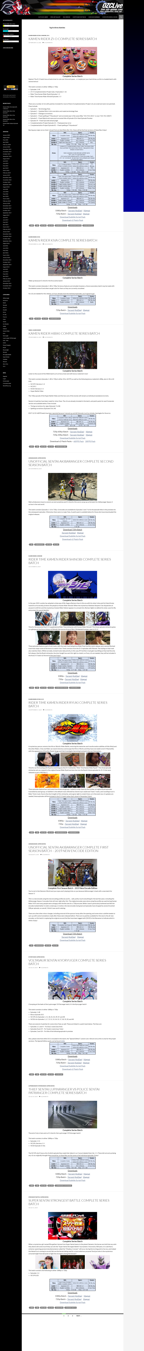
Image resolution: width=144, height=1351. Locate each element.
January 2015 (6, 281)
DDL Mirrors (66, 17)
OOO (4, 343)
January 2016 (6, 257)
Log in (4, 378)
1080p (31, 225)
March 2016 (6, 255)
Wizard (5, 361)
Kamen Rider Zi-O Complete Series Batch (63, 39)
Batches (43, 225)
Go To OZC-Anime (43, 17)
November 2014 (7, 285)
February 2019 (7, 173)
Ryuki (39, 35)
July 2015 (5, 269)
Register (5, 376)
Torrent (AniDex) (75, 210)
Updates (5, 359)
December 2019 (7, 149)
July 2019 (5, 161)
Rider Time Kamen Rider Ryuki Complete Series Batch (68, 704)
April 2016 (5, 253)
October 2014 (6, 288)
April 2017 (5, 224)
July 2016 (5, 245)
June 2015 (5, 271)
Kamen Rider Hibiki (61, 446)
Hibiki (30, 330)
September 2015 (7, 264)
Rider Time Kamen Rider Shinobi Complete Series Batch (70, 561)
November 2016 (7, 236)
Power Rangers (7, 345)
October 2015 (6, 262)
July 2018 (5, 189)
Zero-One (5, 364)
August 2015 (6, 267)
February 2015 (7, 278)
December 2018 (7, 177)
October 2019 (6, 154)
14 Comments (48, 337)
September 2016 (7, 241)
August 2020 (6, 137)
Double (5, 310)
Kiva (38, 237)
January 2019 (6, 175)
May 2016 (5, 250)
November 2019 (7, 151)
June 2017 (5, 220)
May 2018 (5, 194)
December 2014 (7, 283)
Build (4, 303)
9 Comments (44, 967)
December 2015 (7, 260)
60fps (31, 446)
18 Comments (48, 244)
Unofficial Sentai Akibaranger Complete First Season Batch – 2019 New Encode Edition (69, 849)
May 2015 (5, 274)
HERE (63, 1041)
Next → (79, 1316)
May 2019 (5, 165)
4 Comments (46, 854)
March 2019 (6, 170)
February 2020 (7, 144)
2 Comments (48, 710)
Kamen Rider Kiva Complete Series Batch (63, 240)
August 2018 (6, 187)
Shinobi (43, 35)
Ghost (4, 321)
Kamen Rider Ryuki (61, 225)
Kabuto (5, 328)
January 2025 (6, 135)
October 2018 (6, 182)
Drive (4, 312)
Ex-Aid (4, 314)
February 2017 (7, 229)
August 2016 (6, 243)
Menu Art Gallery (55, 17)
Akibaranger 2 (39, 544)
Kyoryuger (32, 957)
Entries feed (6, 381)
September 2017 (7, 213)
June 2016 (5, 248)
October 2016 (6, 238)
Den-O (4, 307)
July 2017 (5, 217)
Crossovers (59, 1307)
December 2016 (7, 234)
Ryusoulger (6, 350)
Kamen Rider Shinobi (75, 225)
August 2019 (6, 158)
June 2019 (5, 163)
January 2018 (6, 203)
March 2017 (6, 227)
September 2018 (7, 184)
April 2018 (5, 196)
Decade (5, 305)
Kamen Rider (33, 35)
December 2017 (7, 205)
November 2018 (7, 180)
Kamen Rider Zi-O (88, 225)
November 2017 (7, 208)
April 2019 (5, 168)
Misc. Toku (5, 340)
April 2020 (5, 142)
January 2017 (6, 231)
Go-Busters (6, 324)
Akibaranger (33, 458)
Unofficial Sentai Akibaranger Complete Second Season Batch (71, 463)
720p (37, 225)
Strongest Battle (34, 1197)
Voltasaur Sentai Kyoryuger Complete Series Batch (67, 962)
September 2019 (7, 156)
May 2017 (5, 222)
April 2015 (5, 276)
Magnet (87, 210)
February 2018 (7, 201)
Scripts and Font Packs (79, 17)
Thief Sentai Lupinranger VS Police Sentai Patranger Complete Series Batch (64, 1091)
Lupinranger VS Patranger (37, 1086)
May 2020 (5, 140)
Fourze (5, 317)
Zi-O (48, 35)
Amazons (5, 300)
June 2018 (5, 191)
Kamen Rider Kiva (55, 318)
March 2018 (6, 198)
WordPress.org (7, 385)
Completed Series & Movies (109, 17)
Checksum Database (94, 17)
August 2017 (6, 215)
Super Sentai (42, 458)
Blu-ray (51, 225)
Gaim (4, 319)
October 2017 (6, 210)
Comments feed (7, 383)
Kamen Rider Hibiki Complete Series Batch (64, 333)
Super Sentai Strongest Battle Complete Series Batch (69, 1202)
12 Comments (48, 42)
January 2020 (6, 147)
